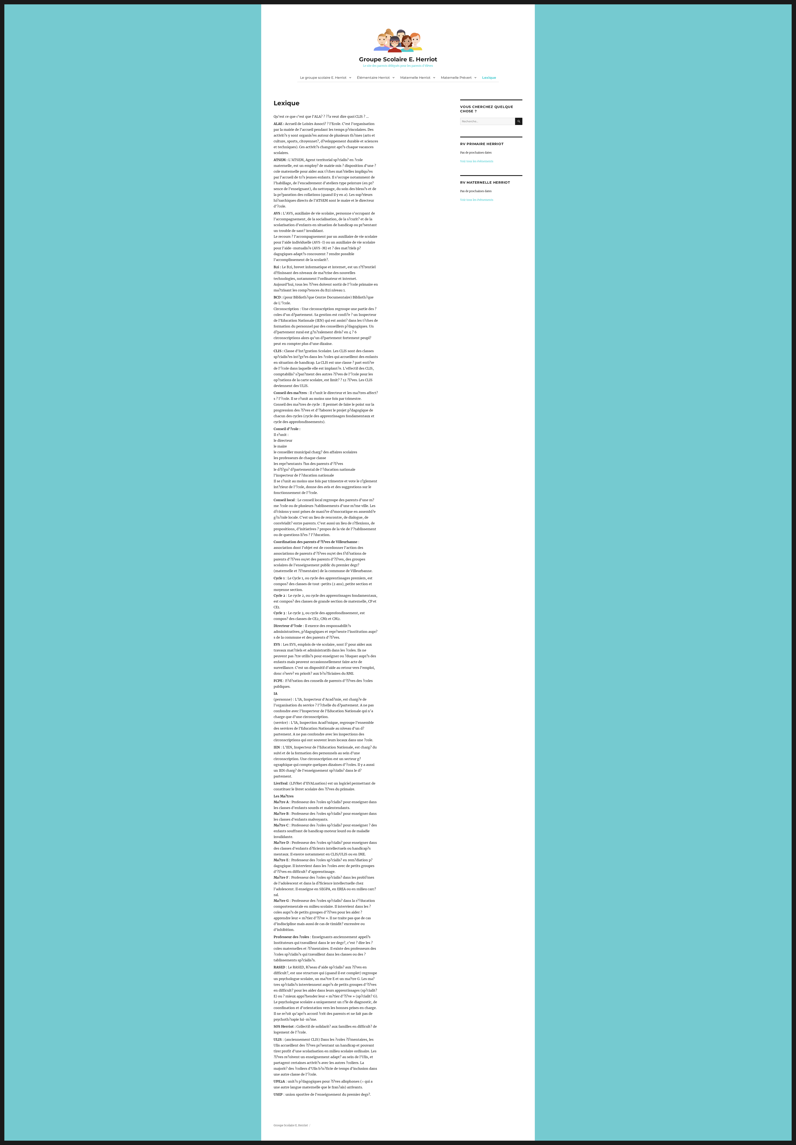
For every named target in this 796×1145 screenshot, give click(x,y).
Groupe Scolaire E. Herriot (398, 59)
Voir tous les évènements (476, 161)
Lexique (489, 78)
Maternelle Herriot (415, 78)
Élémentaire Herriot (373, 78)
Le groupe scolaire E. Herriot (323, 78)
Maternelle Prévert (456, 78)
